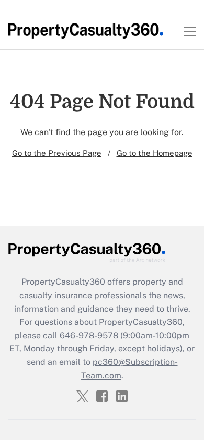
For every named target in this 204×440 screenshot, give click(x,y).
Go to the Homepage (154, 153)
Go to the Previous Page (56, 153)
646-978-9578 (89, 335)
